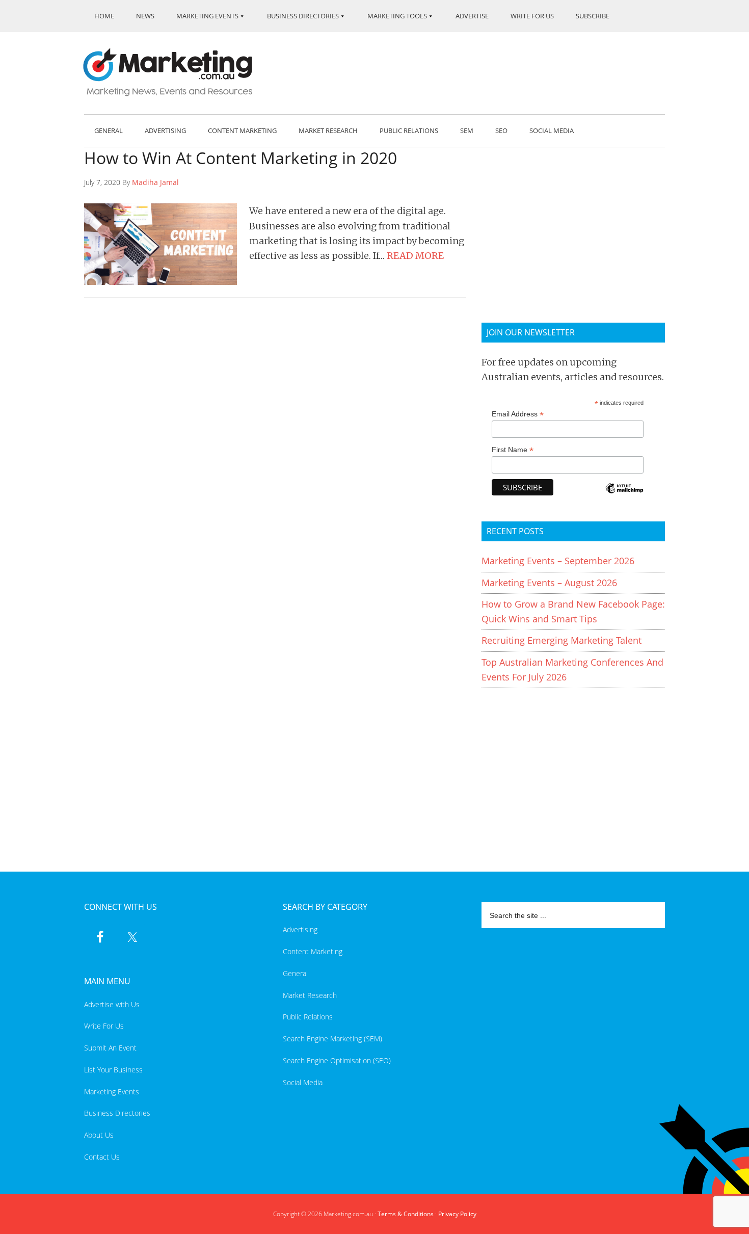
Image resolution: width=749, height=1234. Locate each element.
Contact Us (102, 1157)
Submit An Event (110, 1048)
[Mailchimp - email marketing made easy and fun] (624, 495)
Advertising (300, 929)
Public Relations (308, 1016)
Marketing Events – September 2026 (557, 561)
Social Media (303, 1082)
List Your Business (113, 1069)
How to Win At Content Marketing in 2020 (240, 158)
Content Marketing (312, 951)
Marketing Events (111, 1091)
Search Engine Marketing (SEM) (332, 1038)
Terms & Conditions (406, 1214)
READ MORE (415, 255)
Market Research (310, 995)
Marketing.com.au (175, 72)
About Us (99, 1135)
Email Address (518, 414)
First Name (512, 450)
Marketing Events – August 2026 (549, 582)
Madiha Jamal (155, 182)
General (295, 973)
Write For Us (104, 1026)
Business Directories (117, 1113)
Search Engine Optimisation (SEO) (337, 1060)
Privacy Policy (457, 1214)
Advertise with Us (112, 1004)
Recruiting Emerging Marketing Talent (561, 640)
